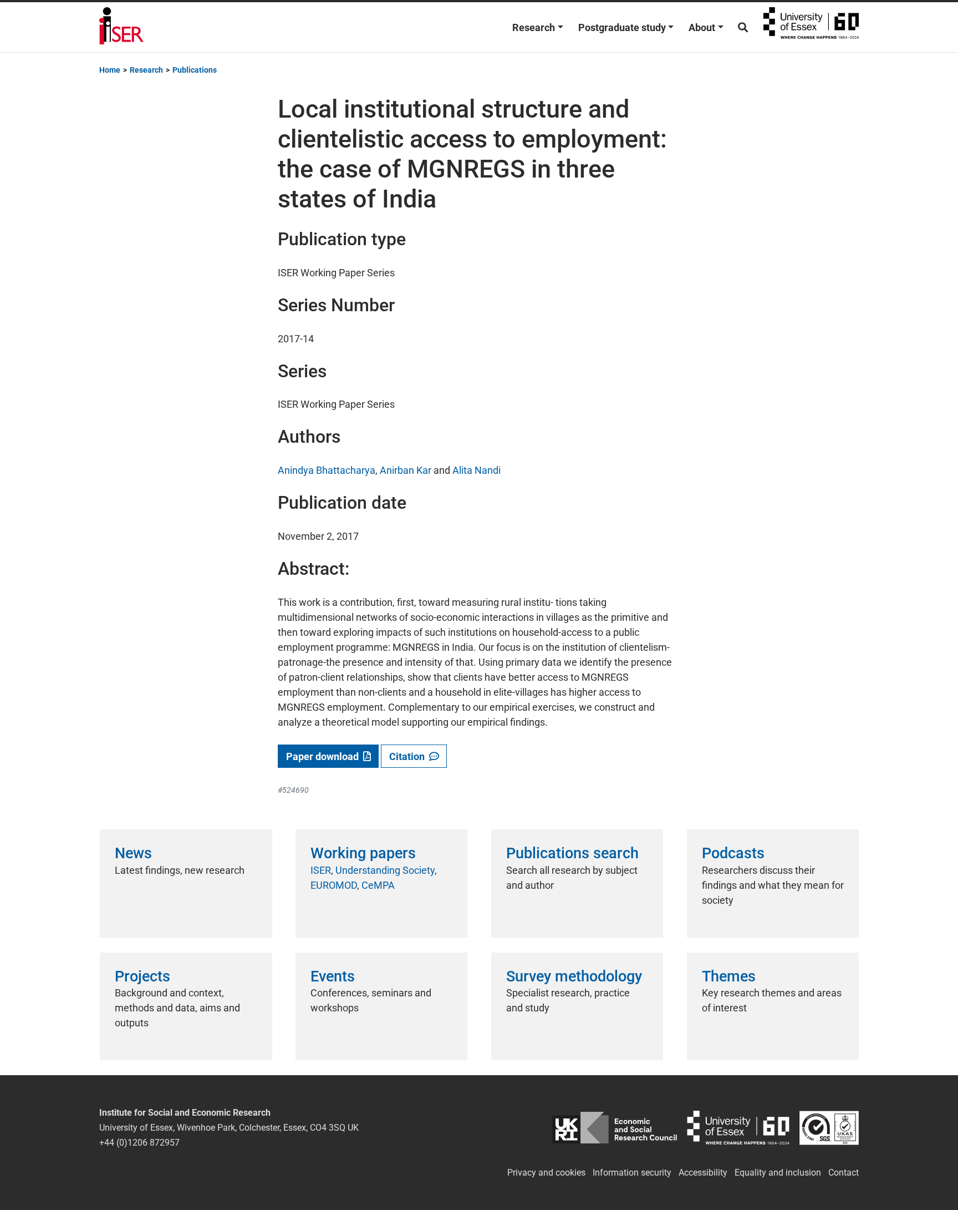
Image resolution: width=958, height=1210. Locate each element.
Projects (142, 976)
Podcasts (733, 853)
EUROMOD (333, 885)
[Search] (742, 27)
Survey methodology (574, 976)
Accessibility (703, 1172)
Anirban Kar (405, 470)
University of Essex (811, 27)
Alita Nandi (476, 470)
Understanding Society (385, 870)
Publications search (572, 853)
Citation (409, 756)
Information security (632, 1172)
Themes (729, 976)
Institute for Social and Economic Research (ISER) (121, 27)
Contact (843, 1172)
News (133, 853)
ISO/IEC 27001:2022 (829, 1127)
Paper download (324, 756)
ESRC (614, 1127)
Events (332, 976)
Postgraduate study (622, 27)
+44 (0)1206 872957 (139, 1142)
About (702, 27)
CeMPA (378, 885)
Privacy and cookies (546, 1172)
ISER (320, 870)
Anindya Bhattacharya (326, 470)
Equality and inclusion (778, 1172)
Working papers (363, 853)
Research (533, 27)
